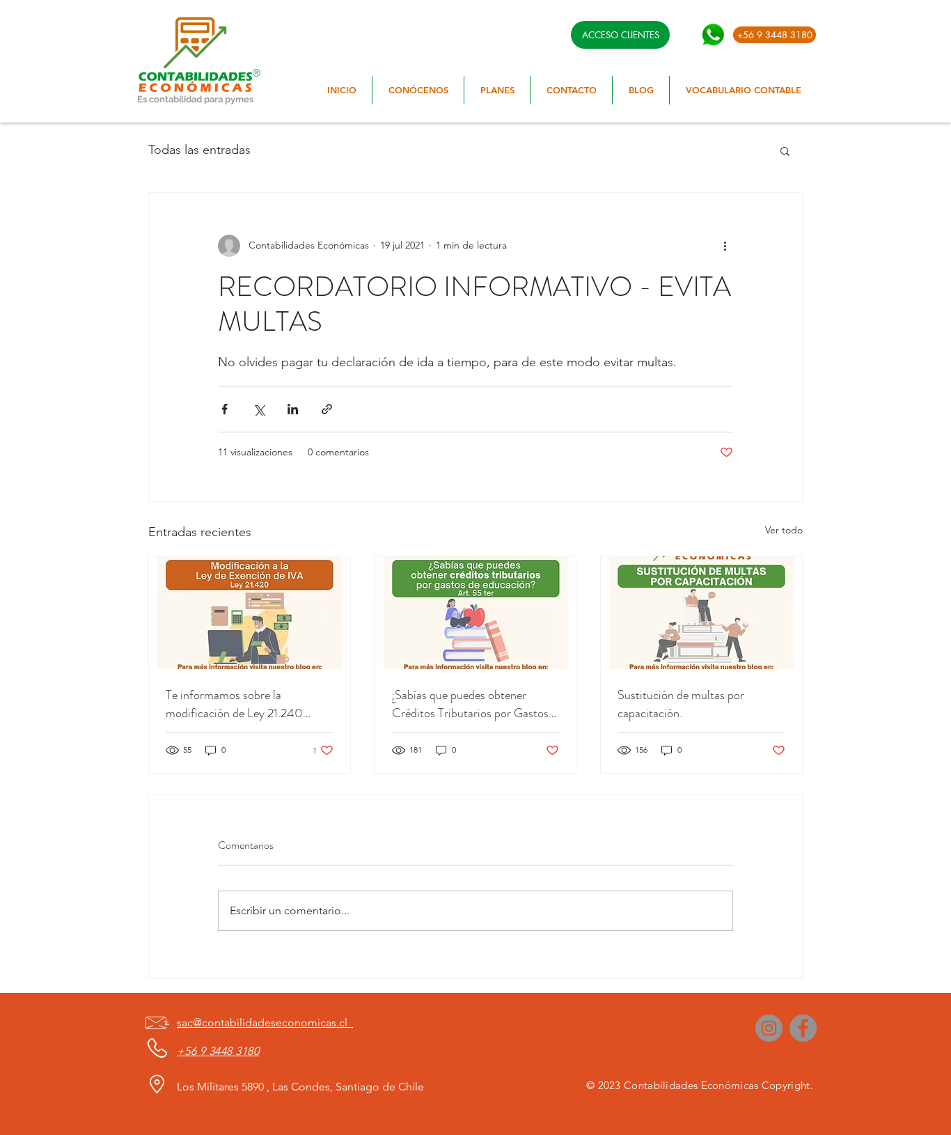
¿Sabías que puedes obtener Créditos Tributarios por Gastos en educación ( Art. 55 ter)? (470, 704)
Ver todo (784, 530)
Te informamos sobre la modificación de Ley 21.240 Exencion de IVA (234, 704)
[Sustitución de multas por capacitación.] (701, 612)
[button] (785, 150)
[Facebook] (803, 1028)
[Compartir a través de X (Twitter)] (258, 409)
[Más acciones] (724, 245)
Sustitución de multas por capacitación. (681, 704)
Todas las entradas (199, 149)
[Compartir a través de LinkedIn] (292, 409)
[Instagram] (769, 1028)
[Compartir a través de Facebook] (224, 409)
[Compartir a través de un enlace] (326, 409)
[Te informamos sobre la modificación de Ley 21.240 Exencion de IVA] (249, 612)
